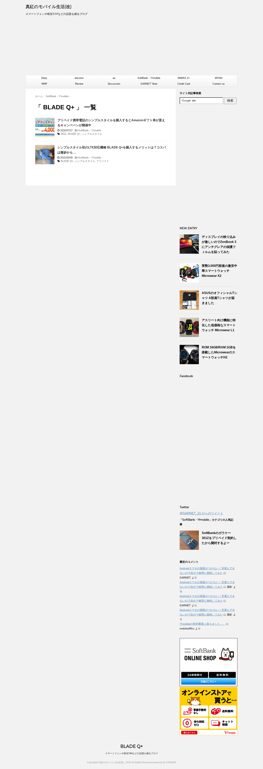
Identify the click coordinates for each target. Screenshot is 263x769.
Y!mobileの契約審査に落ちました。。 (202, 623)
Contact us (219, 83)
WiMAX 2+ (184, 78)
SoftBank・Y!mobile (148, 78)
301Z (63, 133)
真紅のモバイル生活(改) (49, 6)
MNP (44, 83)
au (114, 78)
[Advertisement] (131, 47)
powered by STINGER (164, 762)
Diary (44, 78)
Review (79, 83)
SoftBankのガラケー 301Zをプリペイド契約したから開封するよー (219, 538)
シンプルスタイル (92, 133)
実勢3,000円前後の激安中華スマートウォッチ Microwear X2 (219, 270)
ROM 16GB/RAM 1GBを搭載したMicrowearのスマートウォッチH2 (219, 352)
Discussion (114, 83)
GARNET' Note (149, 83)
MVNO (218, 78)
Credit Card (184, 83)
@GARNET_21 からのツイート (201, 513)
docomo (79, 78)
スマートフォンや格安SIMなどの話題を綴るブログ (131, 753)
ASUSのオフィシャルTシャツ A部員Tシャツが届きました (219, 298)
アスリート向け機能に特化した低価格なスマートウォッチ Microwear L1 (219, 325)
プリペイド (102, 161)
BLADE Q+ (74, 133)
